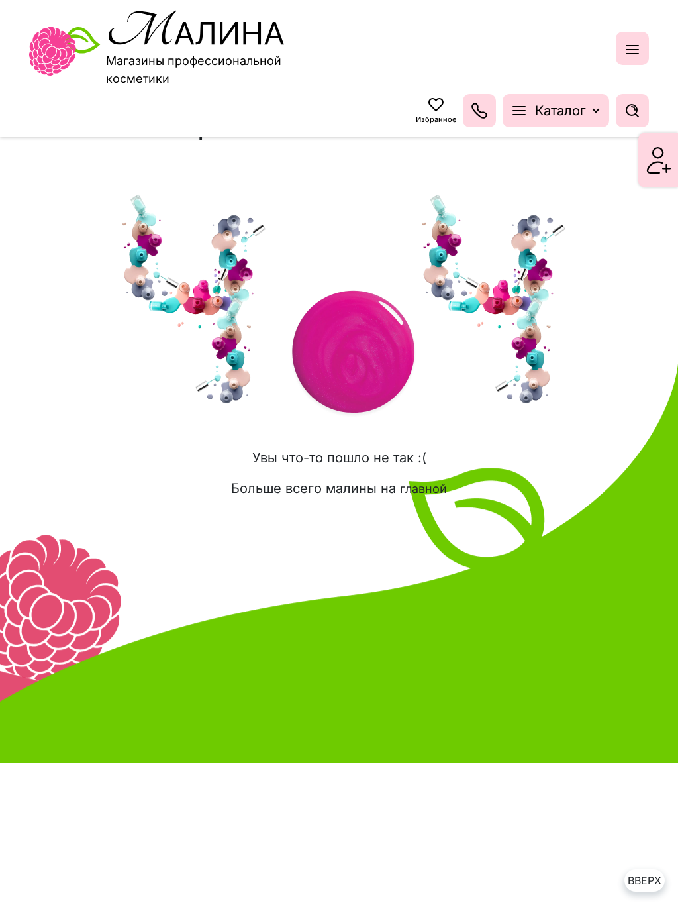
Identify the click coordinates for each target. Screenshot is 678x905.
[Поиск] (632, 110)
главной (423, 489)
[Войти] (659, 160)
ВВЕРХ (644, 880)
